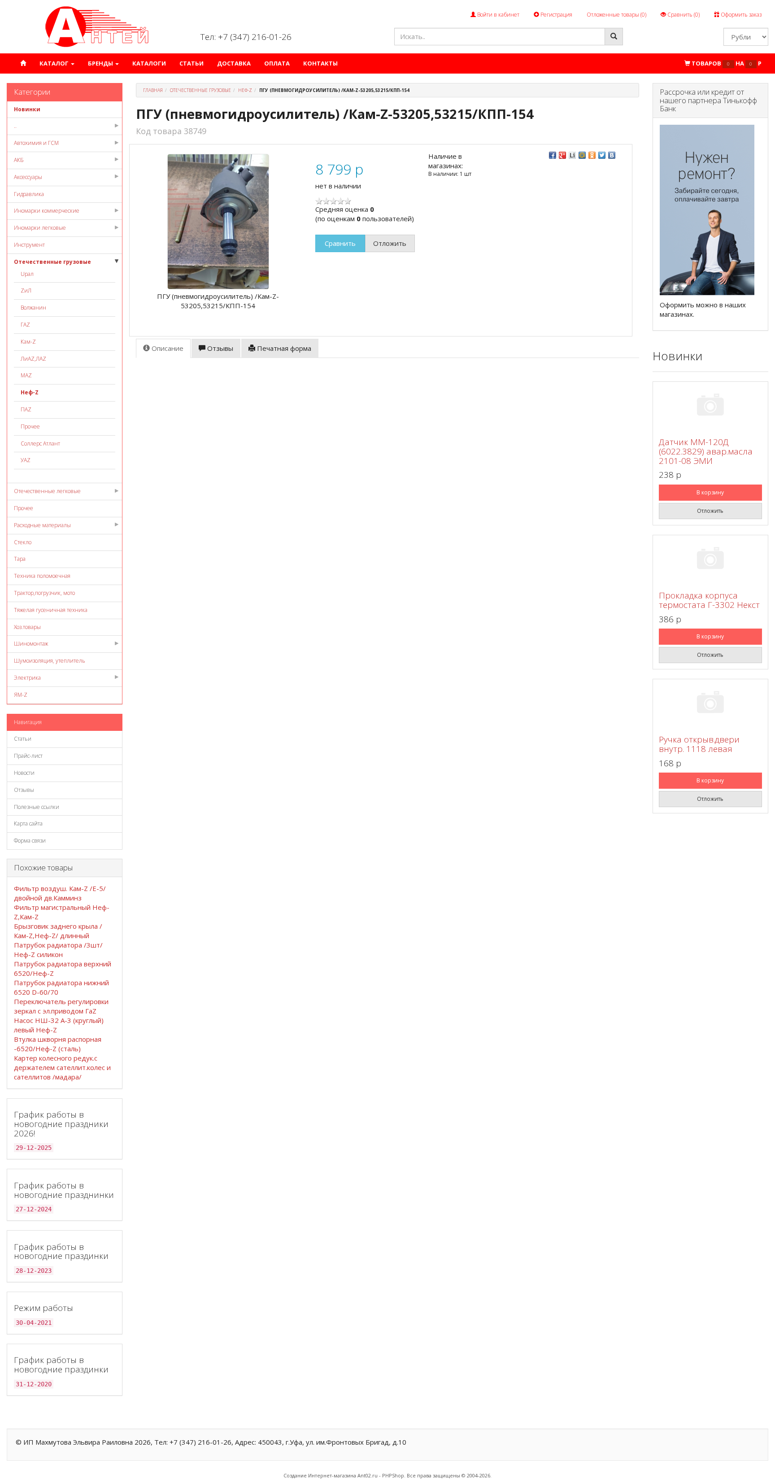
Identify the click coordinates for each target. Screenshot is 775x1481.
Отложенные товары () (616, 14)
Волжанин (33, 307)
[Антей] (96, 26)
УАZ (25, 460)
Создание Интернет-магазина (319, 1475)
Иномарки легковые (40, 228)
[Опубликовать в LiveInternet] (572, 155)
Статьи (191, 63)
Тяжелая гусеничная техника (50, 610)
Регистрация (555, 14)
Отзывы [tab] (219, 348)
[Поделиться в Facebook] (552, 155)
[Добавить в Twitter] (601, 155)
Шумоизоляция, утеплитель (49, 660)
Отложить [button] (389, 243)
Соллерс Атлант (40, 443)
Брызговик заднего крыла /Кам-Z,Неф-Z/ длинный (58, 931)
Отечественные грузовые (52, 262)
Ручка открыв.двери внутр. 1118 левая (699, 744)
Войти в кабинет (497, 14)
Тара (20, 559)
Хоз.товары (27, 627)
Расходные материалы (42, 525)
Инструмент (29, 245)
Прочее (30, 426)
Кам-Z (28, 341)
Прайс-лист (28, 756)
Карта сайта (28, 823)
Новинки (27, 109)
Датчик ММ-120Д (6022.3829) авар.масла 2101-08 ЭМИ (706, 451)
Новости (24, 773)
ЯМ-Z (20, 695)
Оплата (277, 63)
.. (15, 126)
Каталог (54, 63)
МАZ (26, 375)
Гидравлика (29, 194)
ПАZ (26, 409)
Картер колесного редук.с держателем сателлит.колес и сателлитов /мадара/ (62, 1067)
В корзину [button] (710, 492)
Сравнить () (683, 14)
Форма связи (30, 840)
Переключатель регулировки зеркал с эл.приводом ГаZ (61, 1006)
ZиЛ (26, 290)
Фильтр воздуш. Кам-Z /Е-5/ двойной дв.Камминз (60, 893)
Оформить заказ (740, 14)
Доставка (234, 63)
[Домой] (23, 63)
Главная (153, 90)
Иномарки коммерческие (46, 210)
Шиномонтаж (31, 643)
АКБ (19, 160)
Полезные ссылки (36, 807)
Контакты (320, 63)
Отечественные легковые (47, 491)
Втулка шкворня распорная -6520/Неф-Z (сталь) (57, 1044)
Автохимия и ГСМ (36, 143)
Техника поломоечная (42, 576)
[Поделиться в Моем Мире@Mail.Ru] (582, 155)
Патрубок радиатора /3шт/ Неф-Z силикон (58, 949)
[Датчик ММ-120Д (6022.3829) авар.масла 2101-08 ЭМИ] (710, 406)
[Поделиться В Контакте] (611, 155)
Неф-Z (30, 392)
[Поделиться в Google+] (562, 155)
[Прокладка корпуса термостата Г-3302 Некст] (710, 559)
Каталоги (149, 63)
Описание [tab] (166, 348)
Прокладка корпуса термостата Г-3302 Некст (709, 600)
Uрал (27, 274)
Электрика (27, 678)
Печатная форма (283, 348)
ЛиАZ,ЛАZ (33, 359)
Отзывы (24, 790)
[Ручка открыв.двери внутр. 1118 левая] (710, 703)
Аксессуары (28, 177)
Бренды (101, 63)
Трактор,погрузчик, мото (44, 593)
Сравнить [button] (340, 243)
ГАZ (25, 324)
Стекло (22, 542)
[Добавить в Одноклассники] (592, 155)
